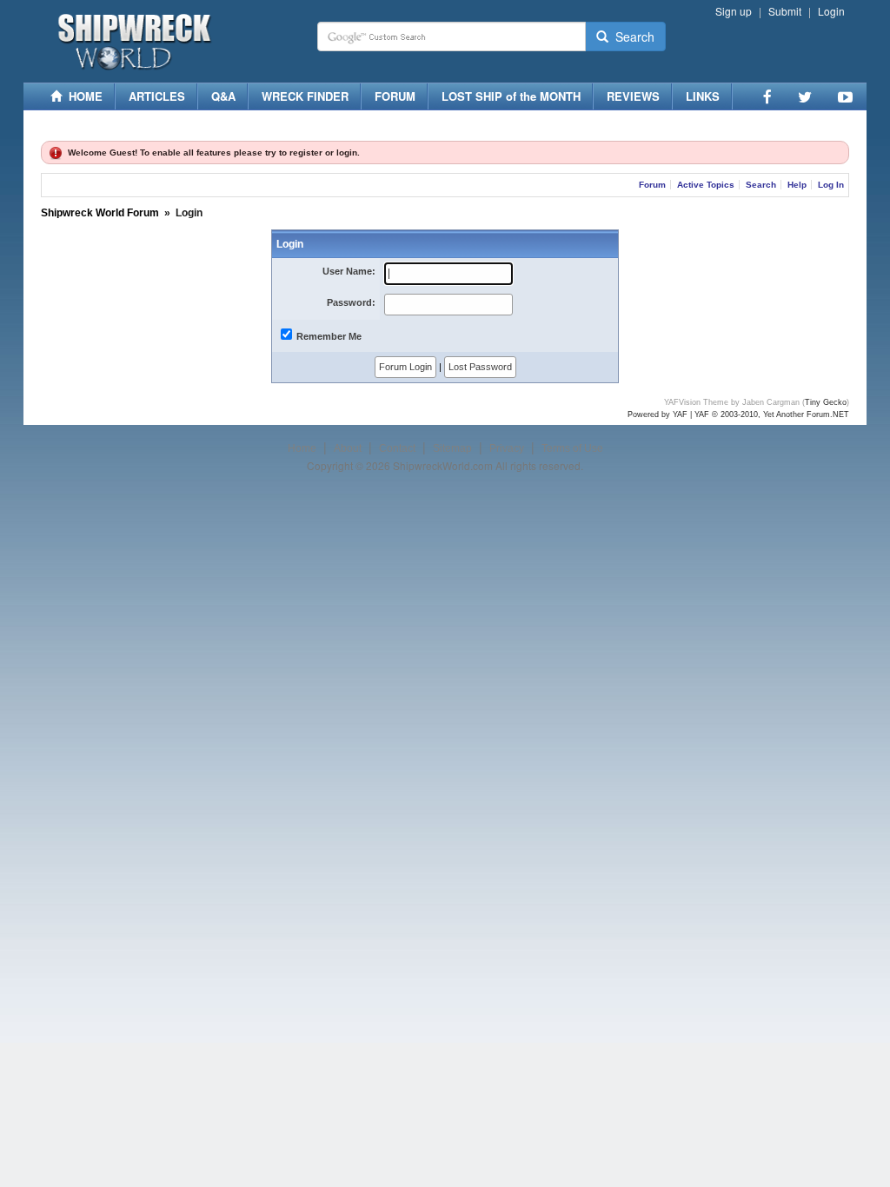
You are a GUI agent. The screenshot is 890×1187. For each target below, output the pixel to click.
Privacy (506, 448)
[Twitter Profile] (805, 96)
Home (302, 448)
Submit (784, 10)
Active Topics (705, 184)
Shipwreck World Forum (100, 213)
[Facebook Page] (767, 96)
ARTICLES (157, 96)
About (348, 448)
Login (831, 10)
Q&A (223, 96)
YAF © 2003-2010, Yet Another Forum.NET (771, 414)
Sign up (733, 10)
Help (797, 184)
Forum (652, 184)
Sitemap (452, 448)
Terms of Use (572, 448)
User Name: (348, 271)
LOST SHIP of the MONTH (511, 96)
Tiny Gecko (826, 402)
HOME (82, 96)
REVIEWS (633, 96)
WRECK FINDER (305, 96)
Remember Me (329, 336)
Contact (397, 448)
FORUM (395, 96)
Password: (351, 302)
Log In (831, 184)
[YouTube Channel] (845, 96)
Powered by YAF (657, 414)
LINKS (703, 96)
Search (631, 36)
